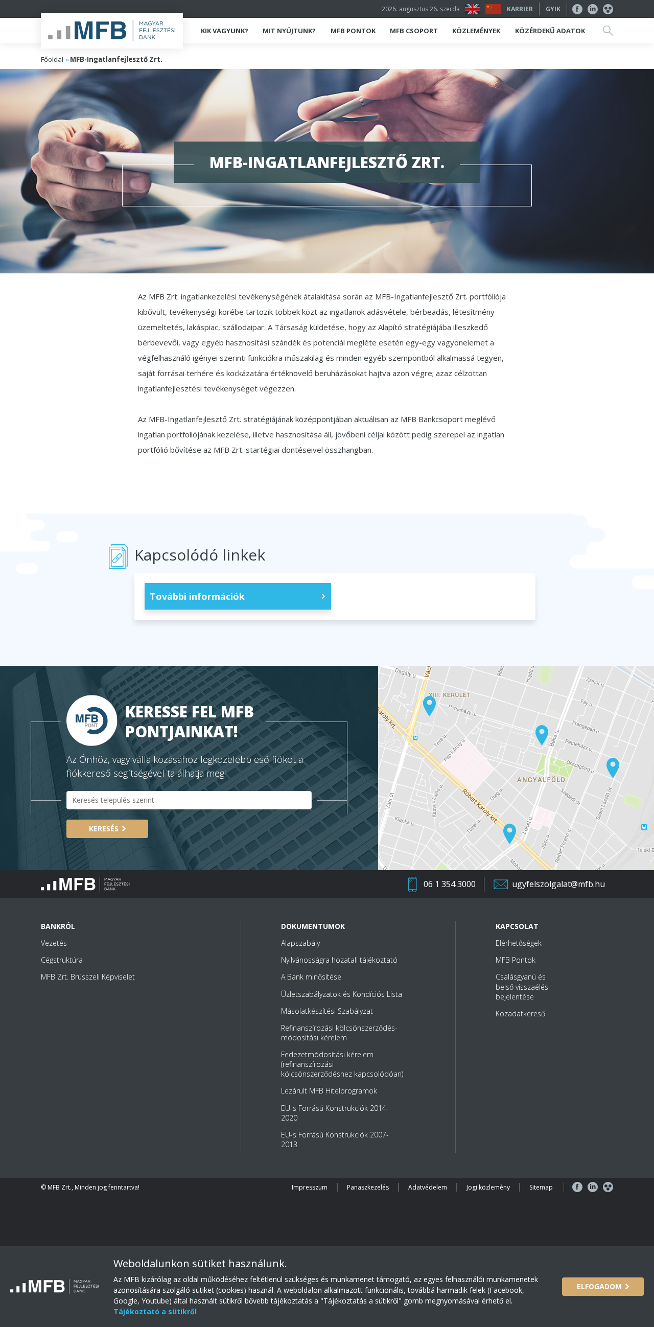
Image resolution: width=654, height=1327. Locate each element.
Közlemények (476, 30)
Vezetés (54, 943)
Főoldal (52, 59)
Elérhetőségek (519, 943)
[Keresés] (608, 31)
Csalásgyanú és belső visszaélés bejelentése (522, 986)
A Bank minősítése (311, 977)
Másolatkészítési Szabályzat (327, 1011)
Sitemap (541, 1187)
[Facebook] (577, 9)
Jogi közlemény (488, 1187)
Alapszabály (300, 943)
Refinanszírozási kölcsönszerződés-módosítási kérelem (339, 1032)
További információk (197, 596)
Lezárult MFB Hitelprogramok (329, 1091)
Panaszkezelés (368, 1187)
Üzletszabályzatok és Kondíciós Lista (341, 994)
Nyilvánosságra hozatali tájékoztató (339, 960)
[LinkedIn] (593, 9)
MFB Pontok (515, 960)
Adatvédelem (427, 1187)
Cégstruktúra (62, 960)
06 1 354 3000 (450, 884)
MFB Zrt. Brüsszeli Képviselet (88, 977)
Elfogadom (599, 1286)
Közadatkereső (520, 1013)
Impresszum (310, 1187)
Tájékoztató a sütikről (155, 1311)
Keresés (104, 828)
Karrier (520, 9)
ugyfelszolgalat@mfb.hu (558, 884)
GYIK (553, 9)
